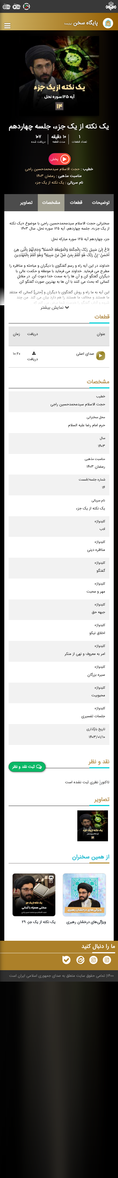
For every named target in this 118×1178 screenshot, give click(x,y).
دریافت (32, 359)
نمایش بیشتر (53, 307)
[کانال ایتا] (79, 961)
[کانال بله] (66, 961)
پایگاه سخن (81, 23)
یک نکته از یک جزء (49, 183)
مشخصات (51, 202)
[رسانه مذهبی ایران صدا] (93, 961)
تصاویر (26, 202)
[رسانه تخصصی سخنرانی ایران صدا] (106, 961)
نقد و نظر (99, 762)
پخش (54, 159)
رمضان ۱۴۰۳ (45, 176)
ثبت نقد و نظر (23, 767)
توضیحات (100, 202)
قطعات (76, 202)
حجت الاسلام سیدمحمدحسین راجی (52, 169)
